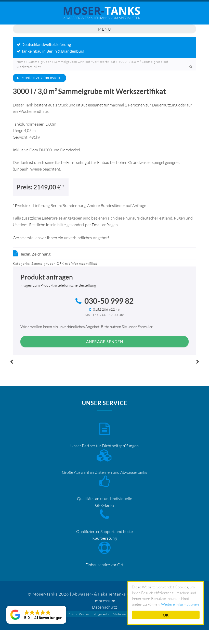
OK (165, 615)
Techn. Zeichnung (35, 253)
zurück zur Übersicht (41, 78)
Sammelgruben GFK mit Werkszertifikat (84, 62)
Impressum (104, 600)
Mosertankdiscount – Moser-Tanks (104, 16)
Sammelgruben (40, 62)
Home (21, 62)
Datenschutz (104, 607)
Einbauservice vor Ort (104, 564)
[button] (36, 615)
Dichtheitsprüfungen (120, 445)
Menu (104, 29)
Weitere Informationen (180, 604)
